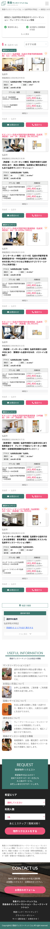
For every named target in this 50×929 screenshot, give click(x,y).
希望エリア (11, 794)
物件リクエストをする (25, 831)
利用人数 (9, 809)
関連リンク (18, 912)
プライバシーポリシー (25, 915)
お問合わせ (14, 124)
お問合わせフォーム (25, 889)
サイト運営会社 (19, 919)
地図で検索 (26, 605)
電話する (38, 124)
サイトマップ (31, 912)
